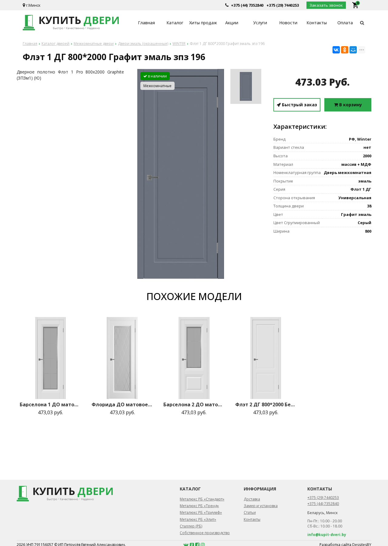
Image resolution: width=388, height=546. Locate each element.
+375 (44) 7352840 (247, 5)
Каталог (174, 23)
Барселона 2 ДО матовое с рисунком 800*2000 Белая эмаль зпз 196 (194, 404)
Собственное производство (205, 532)
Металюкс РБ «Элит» (198, 519)
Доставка (252, 499)
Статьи (250, 512)
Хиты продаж (203, 23)
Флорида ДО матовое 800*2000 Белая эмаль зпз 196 (122, 404)
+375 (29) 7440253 (282, 5)
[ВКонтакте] (336, 49)
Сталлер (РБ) (191, 526)
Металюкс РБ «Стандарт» (202, 499)
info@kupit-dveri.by (326, 534)
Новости (288, 23)
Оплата (345, 23)
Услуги (260, 23)
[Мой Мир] (353, 49)
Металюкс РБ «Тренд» (199, 505)
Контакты (316, 23)
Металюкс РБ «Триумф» (201, 512)
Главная (146, 23)
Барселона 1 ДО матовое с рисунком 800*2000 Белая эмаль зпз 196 (50, 404)
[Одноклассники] (344, 49)
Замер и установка (261, 505)
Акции (231, 23)
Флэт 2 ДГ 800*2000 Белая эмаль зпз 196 (265, 404)
